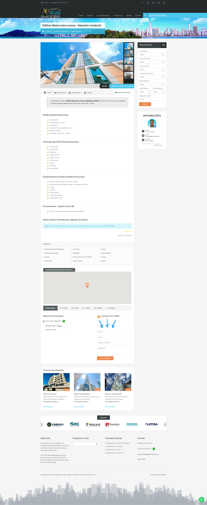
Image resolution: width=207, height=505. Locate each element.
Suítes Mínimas (144, 81)
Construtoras (118, 15)
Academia (76, 253)
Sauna (103, 261)
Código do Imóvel (145, 96)
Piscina (103, 257)
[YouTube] (158, 2)
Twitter (76, 308)
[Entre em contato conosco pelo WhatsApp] (201, 499)
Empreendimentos (103, 15)
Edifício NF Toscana (49, 394)
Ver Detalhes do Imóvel (50, 401)
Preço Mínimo (143, 88)
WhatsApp (112, 308)
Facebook (65, 308)
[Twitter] (147, 2)
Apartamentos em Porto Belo (115, 453)
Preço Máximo (157, 88)
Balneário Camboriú (61, 31)
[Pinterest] (164, 2)
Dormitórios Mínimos (146, 73)
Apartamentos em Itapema (114, 446)
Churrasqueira (106, 253)
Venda (49, 31)
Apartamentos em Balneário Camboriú (117, 443)
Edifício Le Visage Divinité (113, 394)
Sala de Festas (77, 261)
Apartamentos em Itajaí (113, 449)
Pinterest (99, 308)
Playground (48, 261)
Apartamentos (76, 31)
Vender (129, 15)
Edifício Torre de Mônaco (82, 394)
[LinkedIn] (153, 2)
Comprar (90, 15)
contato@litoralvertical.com (58, 2)
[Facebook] (142, 2)
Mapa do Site (141, 459)
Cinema (46, 257)
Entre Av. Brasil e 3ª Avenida (82, 257)
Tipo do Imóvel (144, 66)
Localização (143, 51)
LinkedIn (87, 308)
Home (81, 15)
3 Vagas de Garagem (51, 253)
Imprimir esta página (124, 92)
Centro (103, 249)
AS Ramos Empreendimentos (54, 249)
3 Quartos (76, 249)
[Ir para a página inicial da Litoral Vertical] (51, 13)
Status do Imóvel (144, 58)
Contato (138, 15)
